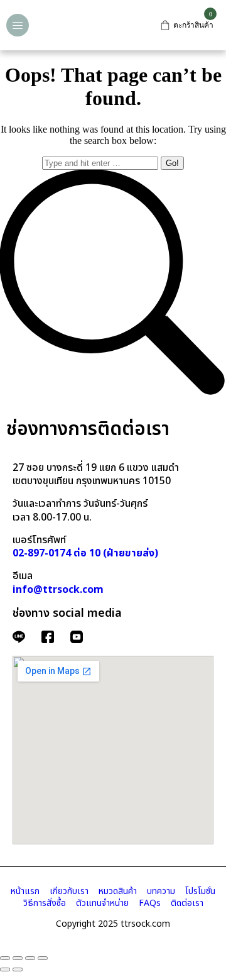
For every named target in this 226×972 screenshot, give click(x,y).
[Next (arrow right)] (18, 969)
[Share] (18, 958)
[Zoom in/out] (43, 958)
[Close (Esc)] (5, 958)
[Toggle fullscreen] (30, 958)
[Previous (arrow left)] (5, 969)
